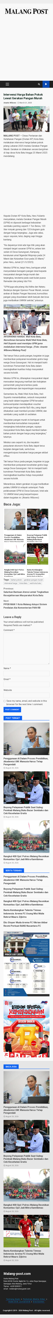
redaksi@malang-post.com (19, 1289)
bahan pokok (16, 580)
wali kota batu (35, 583)
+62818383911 (16, 1286)
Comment (9, 630)
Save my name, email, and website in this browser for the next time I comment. (27, 703)
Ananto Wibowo (10, 103)
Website (8, 690)
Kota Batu (23, 583)
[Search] (39, 84)
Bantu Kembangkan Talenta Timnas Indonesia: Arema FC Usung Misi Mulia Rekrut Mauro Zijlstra (24, 913)
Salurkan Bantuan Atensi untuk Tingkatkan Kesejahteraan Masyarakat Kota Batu (26, 592)
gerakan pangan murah (33, 580)
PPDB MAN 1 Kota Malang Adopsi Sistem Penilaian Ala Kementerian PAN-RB (25, 604)
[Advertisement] (26, 49)
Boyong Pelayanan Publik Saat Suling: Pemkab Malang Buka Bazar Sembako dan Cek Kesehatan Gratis (26, 787)
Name (7, 668)
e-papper (46, 84)
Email (7, 679)
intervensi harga (10, 583)
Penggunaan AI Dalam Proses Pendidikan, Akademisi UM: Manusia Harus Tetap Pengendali (26, 739)
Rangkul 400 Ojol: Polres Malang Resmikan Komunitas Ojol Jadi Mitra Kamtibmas (26, 836)
